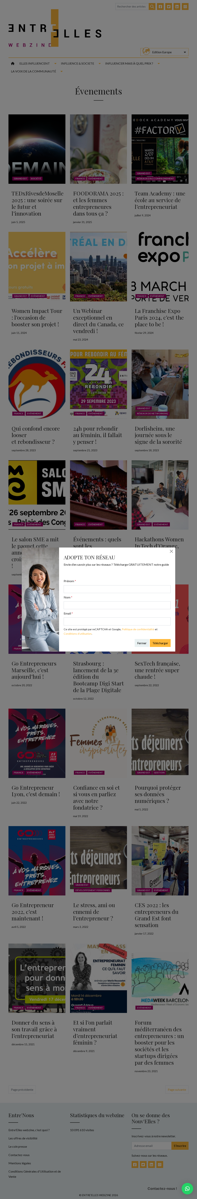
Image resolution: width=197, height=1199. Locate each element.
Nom (68, 597)
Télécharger (160, 643)
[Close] (171, 551)
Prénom (70, 581)
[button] (187, 1188)
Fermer (142, 643)
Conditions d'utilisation (78, 633)
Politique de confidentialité (138, 629)
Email (68, 613)
